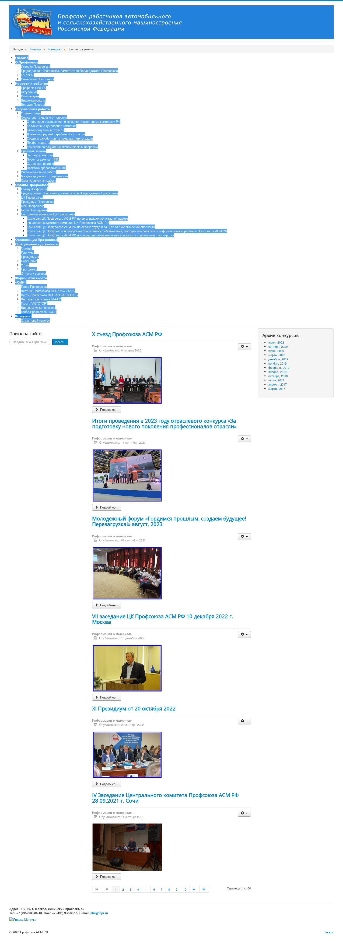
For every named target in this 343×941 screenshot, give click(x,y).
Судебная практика (40, 163)
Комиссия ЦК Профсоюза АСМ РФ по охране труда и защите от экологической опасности (91, 227)
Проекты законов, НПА (43, 159)
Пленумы (27, 252)
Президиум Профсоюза (37, 201)
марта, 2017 (276, 388)
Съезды (26, 248)
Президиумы (30, 256)
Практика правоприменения (46, 167)
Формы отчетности (31, 277)
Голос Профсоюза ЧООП (38, 311)
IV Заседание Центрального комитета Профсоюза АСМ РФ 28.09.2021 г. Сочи (165, 797)
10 (184, 889)
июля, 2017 (276, 380)
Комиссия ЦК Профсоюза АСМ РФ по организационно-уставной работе (77, 218)
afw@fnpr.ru (99, 913)
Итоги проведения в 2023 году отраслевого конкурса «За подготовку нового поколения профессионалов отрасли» (164, 423)
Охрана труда (31, 113)
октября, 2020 (278, 346)
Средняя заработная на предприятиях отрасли (60, 138)
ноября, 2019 (277, 363)
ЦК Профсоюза (32, 197)
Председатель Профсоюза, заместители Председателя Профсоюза (69, 70)
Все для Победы (33, 104)
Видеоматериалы (33, 100)
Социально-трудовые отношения (44, 117)
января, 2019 (277, 371)
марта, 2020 (276, 355)
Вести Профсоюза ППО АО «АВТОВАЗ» (49, 295)
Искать (60, 342)
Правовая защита (33, 151)
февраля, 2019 (278, 367)
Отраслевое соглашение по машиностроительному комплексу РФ (73, 121)
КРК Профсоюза (32, 206)
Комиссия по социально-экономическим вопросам (62, 146)
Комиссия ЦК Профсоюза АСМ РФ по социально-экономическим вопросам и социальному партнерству (100, 235)
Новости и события (31, 83)
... (146, 889)
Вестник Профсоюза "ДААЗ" (41, 299)
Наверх (328, 932)
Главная (21, 57)
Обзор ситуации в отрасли (45, 130)
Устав (25, 265)
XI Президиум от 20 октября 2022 (134, 708)
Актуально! (29, 92)
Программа (29, 269)
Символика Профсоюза (37, 79)
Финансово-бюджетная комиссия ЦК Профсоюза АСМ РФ (68, 222)
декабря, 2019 (278, 359)
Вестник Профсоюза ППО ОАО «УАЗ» (48, 290)
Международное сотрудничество (44, 176)
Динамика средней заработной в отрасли (56, 134)
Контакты (27, 75)
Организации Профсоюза (36, 239)
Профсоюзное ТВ (33, 87)
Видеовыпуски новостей (38, 307)
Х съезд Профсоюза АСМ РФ (127, 333)
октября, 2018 (278, 376)
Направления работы (33, 108)
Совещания (29, 261)
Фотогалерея (30, 96)
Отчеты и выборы (33, 273)
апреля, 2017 (277, 384)
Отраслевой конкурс (35, 320)
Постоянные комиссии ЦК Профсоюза (48, 214)
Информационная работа (38, 172)
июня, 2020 (276, 350)
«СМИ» (20, 282)
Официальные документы (37, 244)
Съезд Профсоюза (34, 189)
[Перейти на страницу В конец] (204, 889)
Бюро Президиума (34, 210)
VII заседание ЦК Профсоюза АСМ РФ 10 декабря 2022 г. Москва (162, 619)
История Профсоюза (35, 66)
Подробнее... (108, 409)
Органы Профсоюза (31, 184)
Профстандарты (38, 142)
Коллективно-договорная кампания (51, 125)
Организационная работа (38, 180)
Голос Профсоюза (34, 286)
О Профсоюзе (26, 62)
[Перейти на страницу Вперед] (194, 889)
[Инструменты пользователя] (244, 346)
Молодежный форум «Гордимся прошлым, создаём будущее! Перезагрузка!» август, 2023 (169, 521)
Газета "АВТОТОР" (34, 303)
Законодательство (40, 155)
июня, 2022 (276, 342)
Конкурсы (23, 316)
